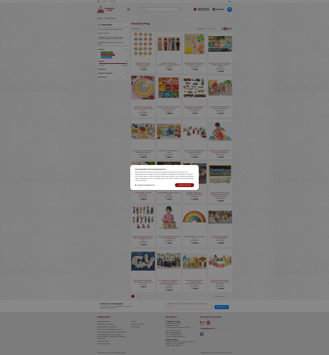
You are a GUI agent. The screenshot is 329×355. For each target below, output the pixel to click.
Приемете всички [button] (184, 185)
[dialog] (164, 177)
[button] (145, 185)
